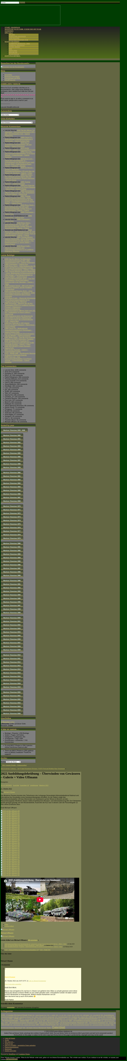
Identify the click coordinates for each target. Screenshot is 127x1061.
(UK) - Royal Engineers (62, 1024)
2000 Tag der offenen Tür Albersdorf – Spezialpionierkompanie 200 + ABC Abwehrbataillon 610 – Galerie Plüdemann (20, 133)
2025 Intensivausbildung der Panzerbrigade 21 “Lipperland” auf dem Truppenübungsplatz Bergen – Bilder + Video (35, 944)
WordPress (12, 1054)
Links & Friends (10, 1038)
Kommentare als (12, 78)
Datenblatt (58, 1027)
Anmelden (8, 75)
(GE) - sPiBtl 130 (15, 1019)
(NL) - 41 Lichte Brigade (27, 1018)
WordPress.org (10, 80)
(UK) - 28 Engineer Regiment (44, 1023)
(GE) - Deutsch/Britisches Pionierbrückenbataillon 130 (22, 950)
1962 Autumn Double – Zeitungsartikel (14, 765)
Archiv (7, 1040)
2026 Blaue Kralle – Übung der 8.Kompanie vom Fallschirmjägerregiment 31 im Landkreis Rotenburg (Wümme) (19, 248)
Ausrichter (16, 785)
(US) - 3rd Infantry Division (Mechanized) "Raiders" (37, 1028)
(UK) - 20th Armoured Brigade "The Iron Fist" (55, 1021)
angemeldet (10, 1007)
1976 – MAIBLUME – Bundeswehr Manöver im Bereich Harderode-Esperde (20, 354)
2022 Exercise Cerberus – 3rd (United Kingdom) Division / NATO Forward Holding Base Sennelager (33, 768)
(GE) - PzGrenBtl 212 (109, 1017)
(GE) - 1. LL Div (59, 1015)
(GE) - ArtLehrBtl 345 (95, 1015)
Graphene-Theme (24, 1054)
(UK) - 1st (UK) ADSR (68, 1018)
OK (7, 1059)
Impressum (8, 1049)
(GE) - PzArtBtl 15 (72, 1017)
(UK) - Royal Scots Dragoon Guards (79, 1024)
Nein (9, 1059)
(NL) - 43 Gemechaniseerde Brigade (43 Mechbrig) (48, 1019)
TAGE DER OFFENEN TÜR (18, 40)
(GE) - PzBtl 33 (81, 1017)
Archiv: (3, 762)
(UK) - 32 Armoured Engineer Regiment (69, 1023)
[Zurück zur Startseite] (30, 24)
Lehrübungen (34, 785)
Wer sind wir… (9, 1042)
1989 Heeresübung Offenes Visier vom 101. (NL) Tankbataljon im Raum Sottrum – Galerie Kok (19, 192)
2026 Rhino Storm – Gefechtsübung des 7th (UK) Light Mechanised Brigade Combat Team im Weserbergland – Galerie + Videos (20, 207)
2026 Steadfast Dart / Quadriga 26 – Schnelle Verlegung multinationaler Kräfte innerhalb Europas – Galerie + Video (19, 342)
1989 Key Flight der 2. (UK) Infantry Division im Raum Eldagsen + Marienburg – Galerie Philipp (20, 187)
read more (14, 1059)
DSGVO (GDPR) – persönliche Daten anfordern (20, 1045)
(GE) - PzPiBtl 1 (4, 1018)
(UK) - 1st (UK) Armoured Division (86, 1019)
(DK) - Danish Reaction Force (39, 1015)
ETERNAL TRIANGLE (17, 45)
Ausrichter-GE (24, 785)
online (8, 722)
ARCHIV (12, 34)
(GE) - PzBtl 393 (45, 950)
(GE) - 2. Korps (67, 1015)
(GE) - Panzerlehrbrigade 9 (61, 1017)
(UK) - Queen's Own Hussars (28, 1024)
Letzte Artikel (9, 926)
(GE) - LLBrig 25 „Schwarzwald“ (46, 1017)
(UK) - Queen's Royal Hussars (46, 1024)
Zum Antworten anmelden (13, 984)
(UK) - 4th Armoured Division (105, 1018)
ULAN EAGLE (14, 54)
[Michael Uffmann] (7, 929)
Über (6, 924)
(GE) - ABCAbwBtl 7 (85, 1015)
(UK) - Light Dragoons (15, 1024)
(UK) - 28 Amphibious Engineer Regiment (19, 1023)
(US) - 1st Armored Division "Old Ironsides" (99, 1024)
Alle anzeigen (33, 940)
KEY (10, 49)
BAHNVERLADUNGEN (17, 36)
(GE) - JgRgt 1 (35, 1017)
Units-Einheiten (8, 119)
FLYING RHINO (14, 47)
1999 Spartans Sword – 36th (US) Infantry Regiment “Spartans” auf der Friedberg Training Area (19, 287)
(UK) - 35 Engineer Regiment (95, 1023)
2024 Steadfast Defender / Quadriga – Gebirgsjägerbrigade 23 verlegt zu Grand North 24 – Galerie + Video (33, 946)
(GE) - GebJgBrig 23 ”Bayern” (23, 1017)
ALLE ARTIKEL (6, 785)
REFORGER (13, 52)
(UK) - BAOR (109, 1023)
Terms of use (9, 1043)
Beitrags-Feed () (12, 76)
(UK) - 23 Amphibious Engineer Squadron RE (85, 1021)
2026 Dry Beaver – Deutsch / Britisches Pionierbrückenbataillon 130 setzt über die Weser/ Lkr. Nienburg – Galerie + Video (19, 170)
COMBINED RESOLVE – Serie (19, 43)
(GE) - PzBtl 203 (89, 1017)
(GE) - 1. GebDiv (51, 1015)
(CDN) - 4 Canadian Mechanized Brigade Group (16, 1015)
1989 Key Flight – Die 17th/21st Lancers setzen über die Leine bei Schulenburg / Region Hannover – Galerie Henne (19, 177)
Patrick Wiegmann (10, 977)
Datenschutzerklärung (11, 1047)
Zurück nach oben (10, 1051)
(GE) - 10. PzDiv (76, 1015)
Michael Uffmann (9, 792)
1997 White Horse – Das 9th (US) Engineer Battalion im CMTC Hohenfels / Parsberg (20, 338)
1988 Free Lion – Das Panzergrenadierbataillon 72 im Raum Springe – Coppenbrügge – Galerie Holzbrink (20, 154)
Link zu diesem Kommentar (37, 981)
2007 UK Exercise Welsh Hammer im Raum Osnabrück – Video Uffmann (24, 945)
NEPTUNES (13, 50)
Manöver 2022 (43, 785)
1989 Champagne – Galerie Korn (18, 216)
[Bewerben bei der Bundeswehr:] (12, 67)
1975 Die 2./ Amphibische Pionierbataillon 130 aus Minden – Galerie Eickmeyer (18, 144)
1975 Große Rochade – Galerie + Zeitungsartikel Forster (20, 149)
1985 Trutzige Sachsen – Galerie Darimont (17, 183)
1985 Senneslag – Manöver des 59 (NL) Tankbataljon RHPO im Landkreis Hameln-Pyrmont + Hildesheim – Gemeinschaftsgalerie (20, 306)
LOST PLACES (14, 38)
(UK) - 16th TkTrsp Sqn (36, 1021)
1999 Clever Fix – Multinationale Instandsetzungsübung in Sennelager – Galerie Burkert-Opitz (19, 139)
